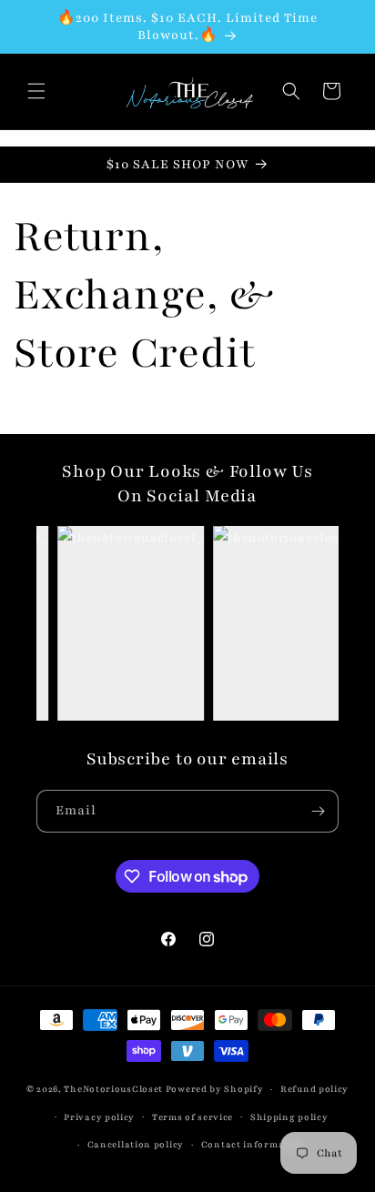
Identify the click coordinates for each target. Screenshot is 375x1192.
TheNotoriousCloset (113, 1089)
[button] (36, 91)
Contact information (253, 1144)
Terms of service (192, 1117)
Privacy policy (99, 1117)
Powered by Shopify (215, 1089)
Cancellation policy (135, 1144)
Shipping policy (289, 1117)
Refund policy (314, 1089)
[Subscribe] (318, 811)
